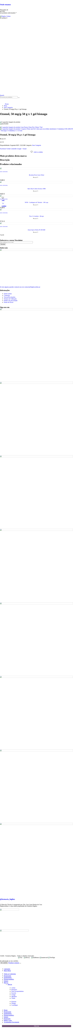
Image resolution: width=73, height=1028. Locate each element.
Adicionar (36, 1026)
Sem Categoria (36, 145)
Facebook (3, 149)
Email (24, 149)
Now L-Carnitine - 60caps (36, 216)
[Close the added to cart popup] (20, 963)
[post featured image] (1, 168)
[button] (2, 95)
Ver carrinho (4, 963)
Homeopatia (7, 976)
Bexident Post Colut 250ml (36, 175)
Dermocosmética (9, 979)
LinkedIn (13, 149)
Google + (20, 149)
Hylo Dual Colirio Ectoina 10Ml (37, 188)
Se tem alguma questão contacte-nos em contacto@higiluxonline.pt (20, 287)
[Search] (18, 97)
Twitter (8, 149)
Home (6, 1010)
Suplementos (8, 977)
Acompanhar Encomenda (11, 1022)
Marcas (6, 982)
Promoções (7, 1018)
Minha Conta (8, 1020)
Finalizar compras (13, 963)
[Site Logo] (5, 16)
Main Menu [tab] (7, 970)
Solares (6, 981)
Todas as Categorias (10, 974)
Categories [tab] (7, 969)
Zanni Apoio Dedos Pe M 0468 (36, 230)
